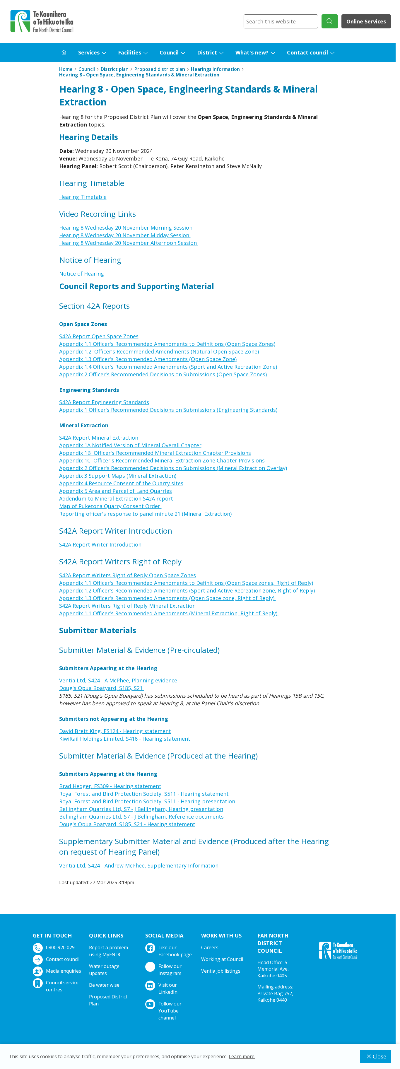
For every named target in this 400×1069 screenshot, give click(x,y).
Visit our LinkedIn (167, 988)
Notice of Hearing (81, 273)
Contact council (307, 52)
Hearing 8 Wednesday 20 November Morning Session (125, 227)
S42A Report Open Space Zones (99, 336)
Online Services (366, 21)
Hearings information (215, 69)
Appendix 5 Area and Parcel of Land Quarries (115, 490)
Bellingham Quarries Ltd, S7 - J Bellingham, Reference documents (141, 816)
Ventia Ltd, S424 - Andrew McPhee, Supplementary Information (138, 865)
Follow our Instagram (170, 969)
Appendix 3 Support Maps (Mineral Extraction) (117, 475)
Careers (209, 947)
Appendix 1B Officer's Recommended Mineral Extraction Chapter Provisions (155, 452)
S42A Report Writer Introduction (100, 544)
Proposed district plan (159, 69)
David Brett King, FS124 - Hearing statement (115, 731)
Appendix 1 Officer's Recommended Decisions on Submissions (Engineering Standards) (168, 409)
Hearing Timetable (83, 196)
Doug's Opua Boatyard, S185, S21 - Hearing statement (127, 824)
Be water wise (104, 985)
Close (379, 1056)
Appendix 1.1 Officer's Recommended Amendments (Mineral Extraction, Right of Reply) (169, 613)
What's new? (252, 52)
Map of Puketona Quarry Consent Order (110, 506)
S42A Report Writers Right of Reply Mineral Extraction (128, 605)
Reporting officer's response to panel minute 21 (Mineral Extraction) (145, 513)
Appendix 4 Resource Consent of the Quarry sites (121, 483)
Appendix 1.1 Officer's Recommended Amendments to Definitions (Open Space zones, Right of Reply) (186, 582)
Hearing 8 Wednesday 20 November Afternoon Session (128, 242)
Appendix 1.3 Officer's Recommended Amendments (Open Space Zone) (148, 359)
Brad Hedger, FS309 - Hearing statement (110, 786)
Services (89, 52)
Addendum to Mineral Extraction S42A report (117, 498)
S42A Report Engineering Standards (104, 402)
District (207, 52)
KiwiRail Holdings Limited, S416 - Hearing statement (124, 738)
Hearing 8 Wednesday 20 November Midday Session (125, 235)
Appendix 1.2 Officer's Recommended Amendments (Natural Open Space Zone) (159, 351)
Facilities (129, 52)
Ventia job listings (220, 971)
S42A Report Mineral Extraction (98, 437)
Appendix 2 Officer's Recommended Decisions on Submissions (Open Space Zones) (163, 374)
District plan (115, 69)
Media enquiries (63, 971)
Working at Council (222, 959)
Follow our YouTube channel (170, 1010)
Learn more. (242, 1056)
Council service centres (62, 986)
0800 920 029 (60, 947)
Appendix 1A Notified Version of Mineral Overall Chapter (130, 445)
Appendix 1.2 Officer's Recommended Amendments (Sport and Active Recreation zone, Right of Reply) (187, 590)
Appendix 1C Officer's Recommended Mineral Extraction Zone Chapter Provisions (162, 460)
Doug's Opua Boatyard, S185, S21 (101, 687)
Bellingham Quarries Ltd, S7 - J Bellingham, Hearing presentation (141, 808)
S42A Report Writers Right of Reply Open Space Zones (127, 575)
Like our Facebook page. (175, 951)
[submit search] (330, 21)
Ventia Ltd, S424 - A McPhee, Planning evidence (118, 680)
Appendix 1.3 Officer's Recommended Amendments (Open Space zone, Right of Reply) (167, 598)
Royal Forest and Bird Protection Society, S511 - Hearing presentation (147, 801)
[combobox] (281, 21)
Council (169, 52)
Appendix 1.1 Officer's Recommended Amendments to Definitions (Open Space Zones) (167, 343)
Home (66, 69)
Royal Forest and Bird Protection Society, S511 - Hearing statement (144, 793)
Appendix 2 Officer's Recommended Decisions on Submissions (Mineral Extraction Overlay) (173, 468)
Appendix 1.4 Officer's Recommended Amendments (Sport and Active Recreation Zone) (168, 366)
